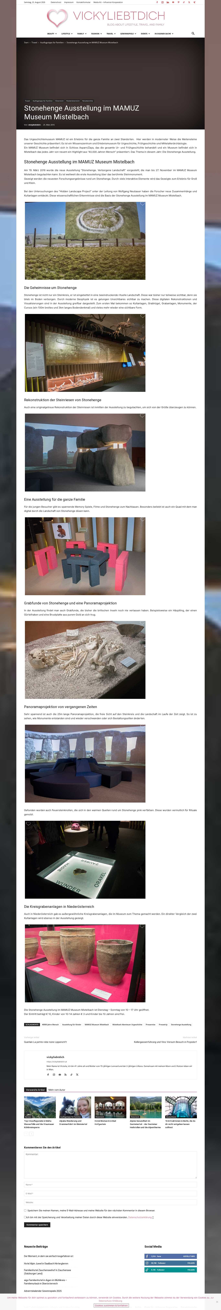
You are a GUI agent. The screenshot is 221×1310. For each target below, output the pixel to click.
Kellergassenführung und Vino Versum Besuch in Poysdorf (165, 1042)
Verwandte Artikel (35, 1090)
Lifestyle (65, 33)
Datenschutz (56, 2)
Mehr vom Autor (57, 1090)
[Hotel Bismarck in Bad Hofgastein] (110, 1107)
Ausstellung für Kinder (71, 1024)
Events (144, 33)
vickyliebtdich (34, 125)
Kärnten (28, 1117)
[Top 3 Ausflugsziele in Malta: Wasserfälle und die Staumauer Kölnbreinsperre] (40, 1107)
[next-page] (31, 1134)
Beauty (50, 33)
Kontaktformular (83, 2)
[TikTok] (183, 2)
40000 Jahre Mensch (50, 1024)
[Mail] (173, 2)
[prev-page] (26, 1134)
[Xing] (194, 2)
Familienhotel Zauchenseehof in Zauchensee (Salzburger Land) (47, 1272)
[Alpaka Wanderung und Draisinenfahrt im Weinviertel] (75, 1107)
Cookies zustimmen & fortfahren (111, 1305)
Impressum (68, 2)
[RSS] (66, 1075)
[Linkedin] (167, 2)
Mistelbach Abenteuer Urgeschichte (127, 1024)
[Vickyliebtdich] (110, 17)
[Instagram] (162, 2)
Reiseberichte (87, 101)
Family (80, 33)
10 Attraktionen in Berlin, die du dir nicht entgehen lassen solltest (180, 1124)
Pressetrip (163, 1024)
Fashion (95, 33)
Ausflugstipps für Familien (52, 42)
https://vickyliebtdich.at (57, 1062)
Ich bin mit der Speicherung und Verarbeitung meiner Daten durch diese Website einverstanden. (90, 1217)
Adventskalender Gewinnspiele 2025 (43, 1291)
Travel (110, 33)
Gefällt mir (189, 1256)
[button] (193, 33)
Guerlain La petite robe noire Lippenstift (45, 1042)
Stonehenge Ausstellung (181, 1024)
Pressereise (150, 1024)
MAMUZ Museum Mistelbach (97, 1024)
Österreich (59, 101)
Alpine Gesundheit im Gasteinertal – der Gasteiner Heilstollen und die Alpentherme (145, 1124)
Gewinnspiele (127, 33)
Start (26, 42)
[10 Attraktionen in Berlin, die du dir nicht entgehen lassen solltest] (181, 1107)
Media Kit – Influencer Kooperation (108, 2)
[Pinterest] (178, 2)
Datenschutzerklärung (140, 1217)
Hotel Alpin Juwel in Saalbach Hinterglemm (46, 1263)
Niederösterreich (73, 101)
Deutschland (171, 1117)
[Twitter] (189, 2)
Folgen (191, 1263)
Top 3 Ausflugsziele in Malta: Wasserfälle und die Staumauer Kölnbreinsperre (39, 1124)
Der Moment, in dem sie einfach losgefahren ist (48, 1256)
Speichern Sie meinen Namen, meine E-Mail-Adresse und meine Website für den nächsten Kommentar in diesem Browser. (91, 1210)
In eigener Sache (163, 33)
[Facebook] (157, 2)
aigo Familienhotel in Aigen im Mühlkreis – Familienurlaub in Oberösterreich (45, 1282)
